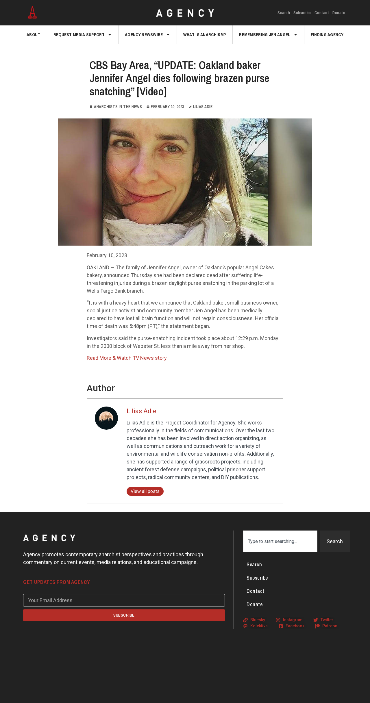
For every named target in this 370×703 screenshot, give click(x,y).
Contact (321, 12)
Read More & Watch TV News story (127, 358)
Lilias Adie (141, 411)
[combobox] (280, 541)
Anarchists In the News (118, 106)
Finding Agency (327, 34)
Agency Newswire (144, 34)
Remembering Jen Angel (264, 34)
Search (284, 12)
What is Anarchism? (204, 34)
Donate (338, 12)
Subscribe (302, 12)
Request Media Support (79, 34)
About (33, 34)
